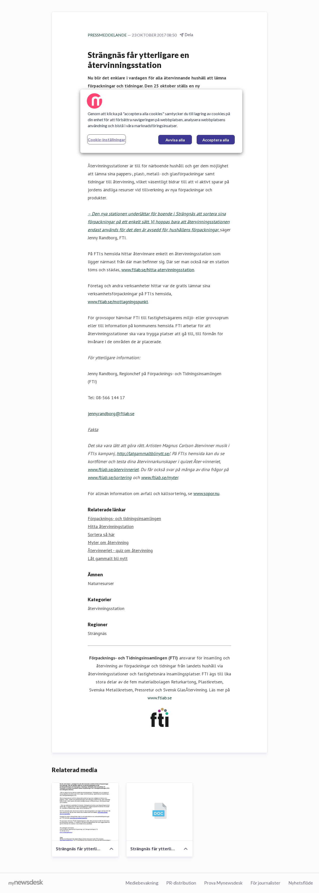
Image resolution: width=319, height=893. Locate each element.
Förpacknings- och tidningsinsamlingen (124, 518)
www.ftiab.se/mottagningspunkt (118, 301)
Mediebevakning (141, 883)
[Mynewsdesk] (26, 883)
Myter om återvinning (108, 542)
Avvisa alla (175, 139)
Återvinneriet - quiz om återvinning (120, 550)
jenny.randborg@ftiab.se (111, 413)
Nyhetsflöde (300, 883)
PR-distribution (181, 883)
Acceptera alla (215, 139)
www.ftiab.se (160, 698)
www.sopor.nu (206, 493)
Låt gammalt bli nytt (108, 558)
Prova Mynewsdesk (223, 883)
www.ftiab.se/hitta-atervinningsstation (157, 270)
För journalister (265, 883)
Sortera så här (101, 534)
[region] (161, 121)
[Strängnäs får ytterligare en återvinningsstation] (85, 812)
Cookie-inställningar (106, 139)
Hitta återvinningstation (111, 526)
